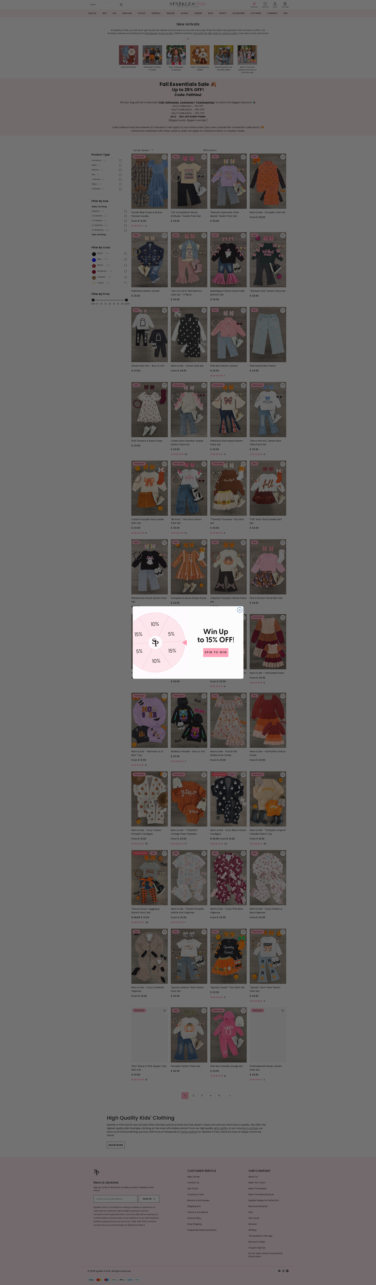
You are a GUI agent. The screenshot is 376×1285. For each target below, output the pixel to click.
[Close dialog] (239, 610)
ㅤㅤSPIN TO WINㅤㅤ (216, 652)
